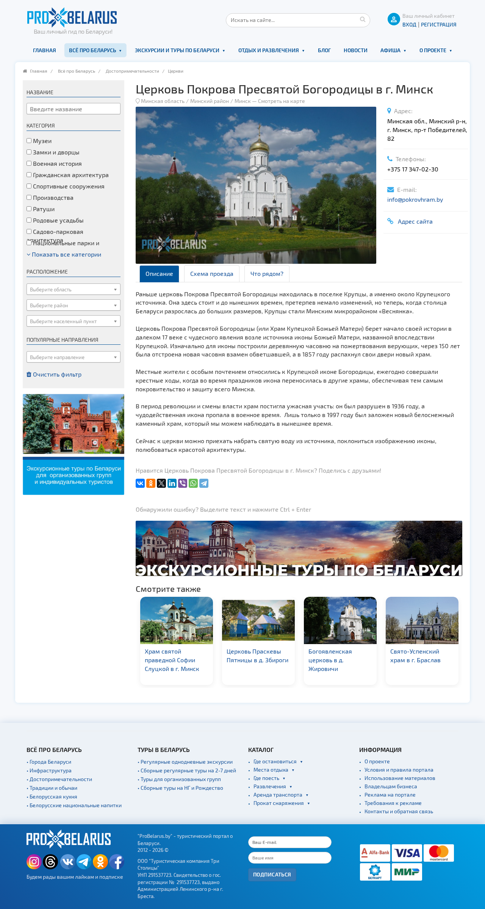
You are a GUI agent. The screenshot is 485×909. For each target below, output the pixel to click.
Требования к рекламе (393, 803)
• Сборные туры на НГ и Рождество (180, 787)
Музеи (41, 140)
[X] (161, 483)
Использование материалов (400, 778)
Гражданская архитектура (70, 174)
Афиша (390, 50)
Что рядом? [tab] (266, 273)
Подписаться (272, 874)
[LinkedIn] (172, 483)
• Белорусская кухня (52, 796)
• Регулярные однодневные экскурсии (185, 761)
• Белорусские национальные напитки (74, 805)
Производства (52, 197)
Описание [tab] (159, 273)
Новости (356, 50)
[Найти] (362, 19)
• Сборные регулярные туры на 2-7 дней (187, 770)
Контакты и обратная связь (399, 811)
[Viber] (182, 483)
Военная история (56, 163)
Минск (243, 101)
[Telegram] (203, 483)
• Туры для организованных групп (179, 779)
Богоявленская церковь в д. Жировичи (248, 660)
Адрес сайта (414, 221)
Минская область (163, 101)
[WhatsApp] (193, 483)
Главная (44, 50)
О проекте (432, 50)
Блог (324, 50)
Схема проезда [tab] (211, 273)
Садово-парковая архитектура (55, 236)
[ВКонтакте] (140, 483)
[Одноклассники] (150, 483)
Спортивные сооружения (68, 186)
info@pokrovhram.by (415, 199)
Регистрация (439, 24)
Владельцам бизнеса (391, 786)
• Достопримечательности (59, 779)
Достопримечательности (132, 70)
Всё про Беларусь (92, 50)
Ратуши (43, 208)
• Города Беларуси (49, 761)
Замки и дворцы (55, 152)
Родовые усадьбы (57, 220)
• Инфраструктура (49, 770)
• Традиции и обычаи (52, 787)
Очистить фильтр (56, 374)
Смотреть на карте (281, 101)
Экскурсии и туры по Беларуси (177, 50)
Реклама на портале (390, 794)
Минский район (209, 101)
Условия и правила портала (399, 769)
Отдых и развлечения (268, 50)
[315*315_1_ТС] (73, 443)
